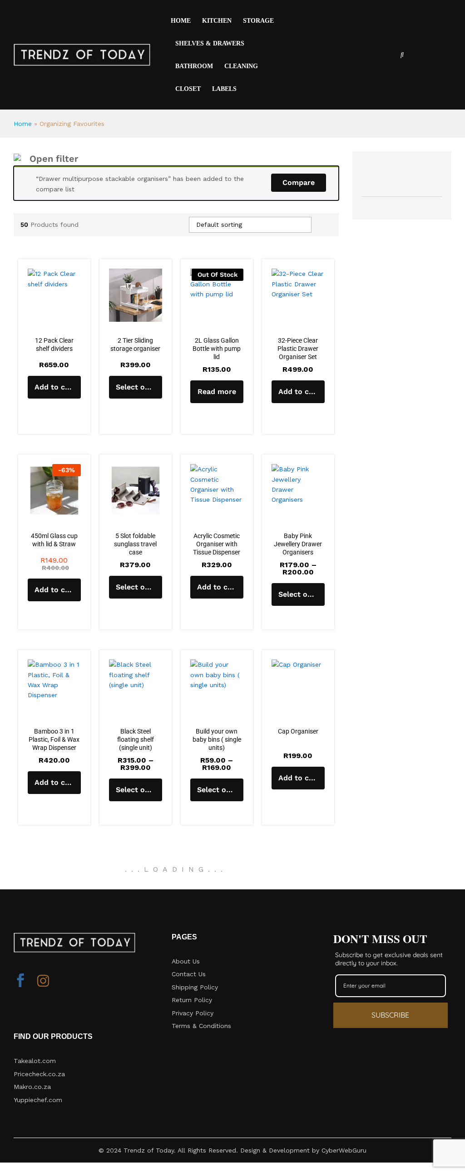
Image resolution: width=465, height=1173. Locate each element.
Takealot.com (35, 1060)
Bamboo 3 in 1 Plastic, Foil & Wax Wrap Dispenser (54, 739)
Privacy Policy (192, 1013)
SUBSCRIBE (390, 1014)
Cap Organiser (298, 731)
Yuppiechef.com (38, 1099)
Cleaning (241, 66)
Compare (298, 182)
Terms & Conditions (201, 1025)
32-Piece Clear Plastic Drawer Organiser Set (297, 348)
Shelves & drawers (209, 43)
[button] (54, 387)
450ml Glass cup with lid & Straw (54, 540)
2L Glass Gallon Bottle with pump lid (217, 348)
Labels (224, 89)
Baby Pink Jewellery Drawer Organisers (298, 544)
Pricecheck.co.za (39, 1074)
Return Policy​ (192, 999)
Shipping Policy (195, 987)
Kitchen (217, 21)
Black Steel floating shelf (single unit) (135, 739)
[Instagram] (43, 982)
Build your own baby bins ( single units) (217, 739)
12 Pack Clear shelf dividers (54, 344)
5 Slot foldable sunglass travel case (135, 544)
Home (181, 21)
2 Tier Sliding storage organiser (135, 344)
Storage (258, 21)
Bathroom (194, 66)
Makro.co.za (32, 1086)
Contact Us (189, 974)
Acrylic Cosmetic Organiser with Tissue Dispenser (216, 544)
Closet (188, 89)
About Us (186, 961)
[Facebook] (20, 982)
